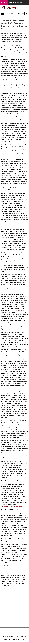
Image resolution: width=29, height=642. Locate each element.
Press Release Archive (17, 633)
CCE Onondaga (14, 310)
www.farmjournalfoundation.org (13, 506)
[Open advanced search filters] (22, 13)
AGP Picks (4, 2)
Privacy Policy (22, 639)
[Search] (19, 13)
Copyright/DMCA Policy (10, 639)
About (7, 633)
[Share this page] (27, 13)
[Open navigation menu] (2, 13)
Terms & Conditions (21, 636)
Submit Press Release (8, 636)
